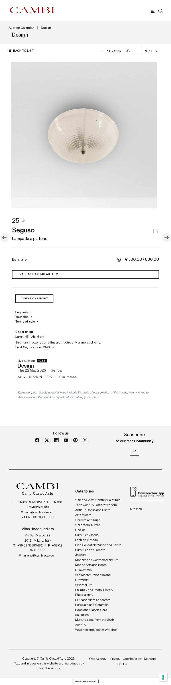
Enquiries (21, 312)
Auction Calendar (21, 27)
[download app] (147, 491)
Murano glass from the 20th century (94, 622)
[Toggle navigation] (152, 11)
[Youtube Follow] (66, 440)
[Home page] (32, 10)
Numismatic (83, 570)
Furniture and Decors (90, 550)
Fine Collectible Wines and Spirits (98, 545)
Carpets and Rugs (87, 520)
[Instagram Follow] (85, 440)
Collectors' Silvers (87, 525)
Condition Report (34, 298)
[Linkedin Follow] (56, 440)
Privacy (115, 658)
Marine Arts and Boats (90, 565)
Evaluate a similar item (38, 274)
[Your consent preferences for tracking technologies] (163, 677)
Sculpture (82, 615)
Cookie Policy (132, 658)
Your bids (21, 317)
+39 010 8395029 (29, 502)
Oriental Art (83, 585)
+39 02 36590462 (30, 545)
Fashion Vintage (86, 540)
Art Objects (83, 515)
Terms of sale (25, 321)
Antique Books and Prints (92, 510)
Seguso (23, 230)
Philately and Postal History (94, 590)
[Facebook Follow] (37, 440)
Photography (84, 594)
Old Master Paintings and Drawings (93, 577)
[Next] (166, 237)
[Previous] (4, 237)
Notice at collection (85, 681)
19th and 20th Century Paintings (97, 500)
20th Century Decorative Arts (96, 505)
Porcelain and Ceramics (91, 604)
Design (46, 27)
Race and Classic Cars (91, 610)
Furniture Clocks (86, 535)
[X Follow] (47, 440)
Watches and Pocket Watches (96, 629)
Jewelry (80, 555)
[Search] (160, 11)
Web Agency (97, 658)
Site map (136, 509)
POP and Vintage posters (92, 600)
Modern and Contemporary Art (96, 560)
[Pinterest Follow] (75, 440)
